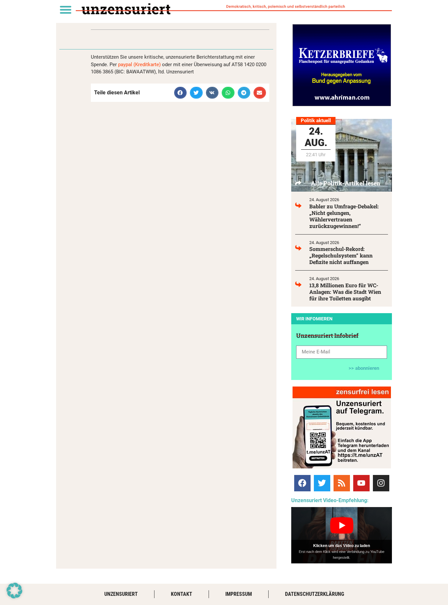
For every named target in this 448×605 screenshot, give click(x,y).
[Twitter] (322, 483)
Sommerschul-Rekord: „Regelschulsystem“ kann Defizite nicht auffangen (341, 255)
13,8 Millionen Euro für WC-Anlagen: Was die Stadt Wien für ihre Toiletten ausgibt (345, 292)
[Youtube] (361, 483)
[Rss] (342, 483)
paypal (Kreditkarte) (139, 64)
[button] (65, 9)
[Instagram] (381, 483)
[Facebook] (302, 483)
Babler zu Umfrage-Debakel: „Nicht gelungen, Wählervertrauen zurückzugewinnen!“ (344, 216)
